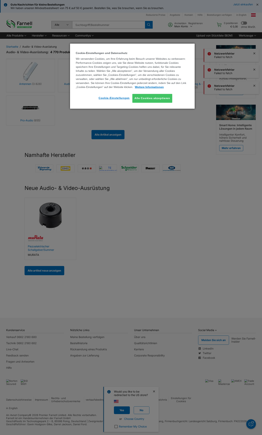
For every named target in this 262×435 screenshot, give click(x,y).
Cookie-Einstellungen (114, 97)
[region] (132, 76)
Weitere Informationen (149, 87)
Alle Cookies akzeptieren (152, 98)
